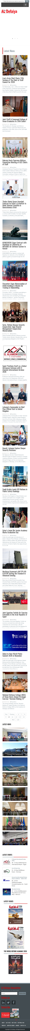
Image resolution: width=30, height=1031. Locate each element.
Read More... (14, 85)
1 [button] (12, 38)
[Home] (9, 11)
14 (23, 717)
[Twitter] (8, 1002)
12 (16, 717)
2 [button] (15, 38)
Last (18, 719)
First (6, 714)
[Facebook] (14, 1002)
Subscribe (10, 1013)
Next (13, 719)
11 (12, 717)
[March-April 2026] (16, 915)
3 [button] (17, 38)
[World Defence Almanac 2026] (16, 964)
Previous (12, 714)
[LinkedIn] (3, 1002)
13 (20, 717)
